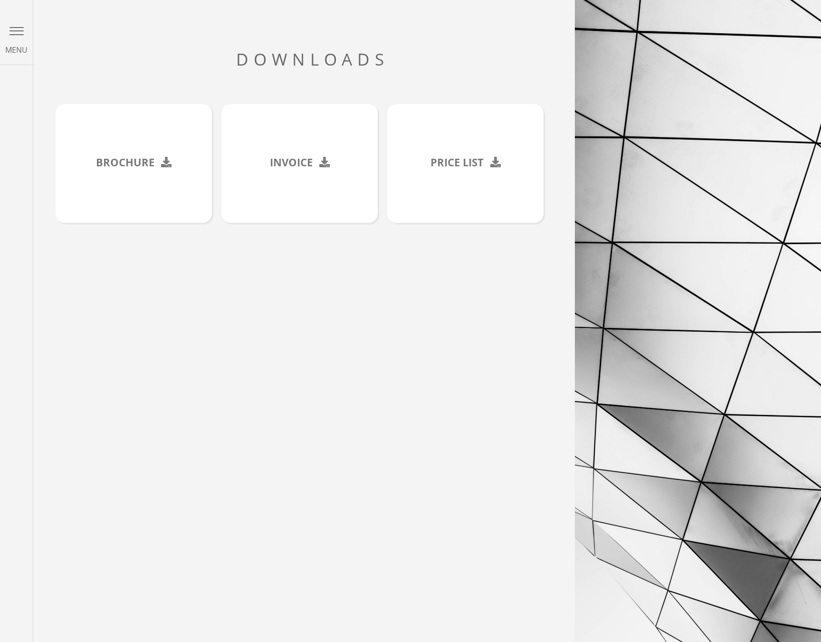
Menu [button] (16, 50)
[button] (17, 31)
